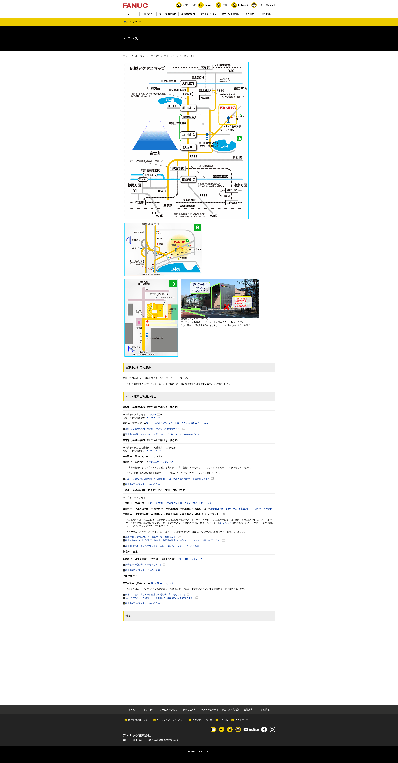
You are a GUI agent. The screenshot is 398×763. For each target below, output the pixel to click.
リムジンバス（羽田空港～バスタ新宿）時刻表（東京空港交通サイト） (160, 597)
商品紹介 (148, 709)
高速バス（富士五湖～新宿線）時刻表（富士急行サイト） (153, 429)
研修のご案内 (189, 709)
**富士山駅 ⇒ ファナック (161, 462)
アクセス (223, 720)
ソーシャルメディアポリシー (171, 720)
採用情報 (265, 709)
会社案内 (248, 709)
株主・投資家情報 (230, 709)
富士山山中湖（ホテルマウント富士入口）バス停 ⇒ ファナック (177, 423)
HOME (126, 22)
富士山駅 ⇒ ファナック (190, 559)
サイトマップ (241, 720)
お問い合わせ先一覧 (202, 720)
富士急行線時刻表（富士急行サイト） (143, 564)
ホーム (131, 709)
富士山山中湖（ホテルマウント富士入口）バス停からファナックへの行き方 (162, 434)
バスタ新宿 (151, 414)
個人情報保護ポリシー (139, 720)
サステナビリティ (209, 709)
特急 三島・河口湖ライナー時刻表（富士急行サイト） (151, 537)
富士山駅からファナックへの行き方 (142, 484)
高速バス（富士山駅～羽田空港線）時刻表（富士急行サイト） (155, 594)
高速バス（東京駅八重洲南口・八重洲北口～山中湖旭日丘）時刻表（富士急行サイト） (167, 478)
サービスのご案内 (168, 709)
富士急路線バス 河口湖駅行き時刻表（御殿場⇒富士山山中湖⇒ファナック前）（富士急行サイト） (173, 540)
